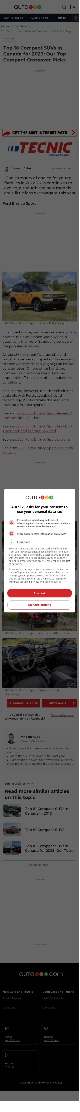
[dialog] (39, 550)
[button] (40, 542)
